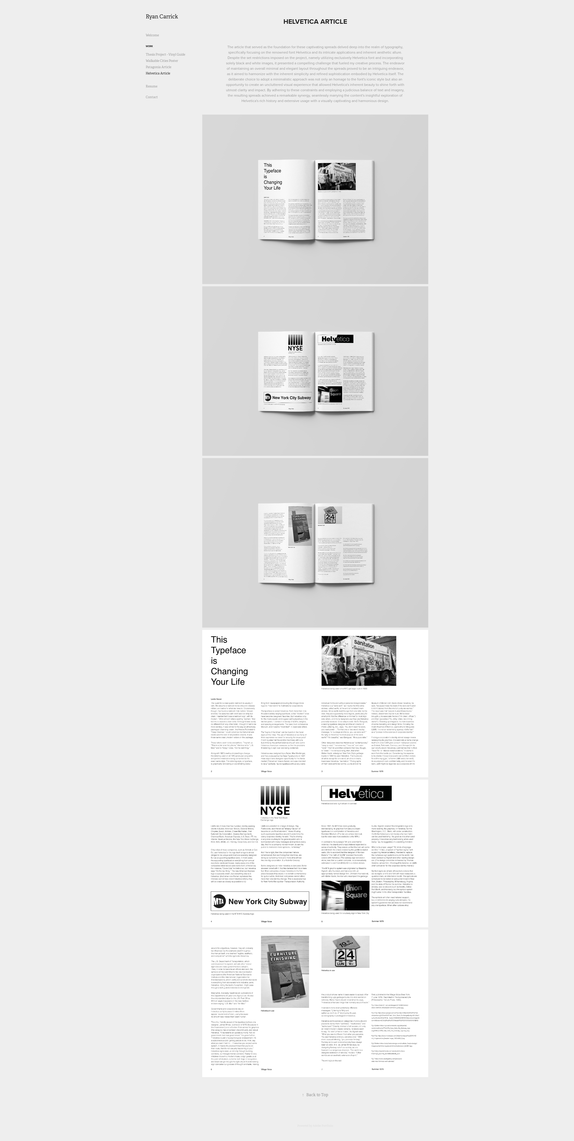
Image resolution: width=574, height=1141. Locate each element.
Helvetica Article (158, 73)
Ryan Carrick (162, 16)
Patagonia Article (158, 67)
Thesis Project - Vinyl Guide (165, 54)
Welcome (152, 35)
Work (149, 46)
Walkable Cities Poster (162, 61)
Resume (151, 86)
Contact (152, 97)
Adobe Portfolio (323, 1126)
